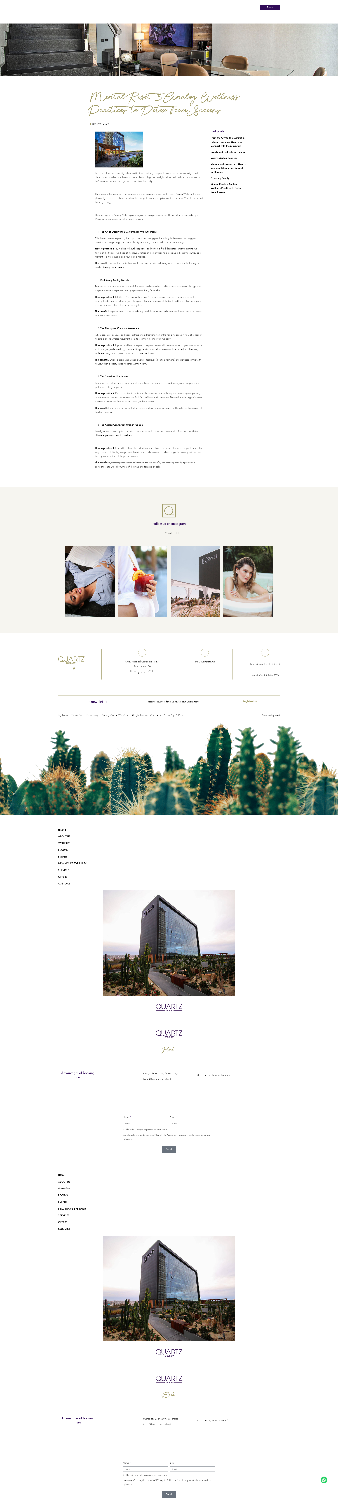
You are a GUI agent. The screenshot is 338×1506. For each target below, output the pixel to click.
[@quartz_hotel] (162, 533)
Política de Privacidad (176, 1135)
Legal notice (63, 715)
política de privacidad (156, 1129)
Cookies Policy (77, 715)
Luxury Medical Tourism (224, 158)
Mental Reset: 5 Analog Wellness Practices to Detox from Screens (226, 188)
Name (126, 1117)
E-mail (173, 1117)
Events (62, 856)
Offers (62, 877)
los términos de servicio (199, 1135)
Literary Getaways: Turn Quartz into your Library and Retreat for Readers (228, 168)
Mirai (277, 715)
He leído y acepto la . (147, 1129)
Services (63, 870)
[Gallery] (69, 7)
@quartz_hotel (172, 533)
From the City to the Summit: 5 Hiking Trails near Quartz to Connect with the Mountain (228, 142)
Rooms (63, 850)
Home (62, 829)
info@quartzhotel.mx (205, 661)
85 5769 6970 (272, 675)
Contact (64, 883)
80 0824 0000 (272, 664)
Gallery (75, 7)
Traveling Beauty (220, 178)
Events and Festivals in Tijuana (228, 152)
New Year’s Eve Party (72, 863)
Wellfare (64, 843)
